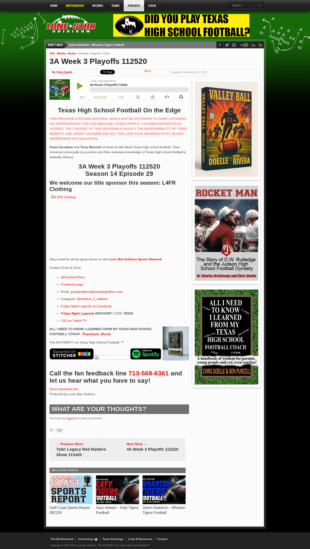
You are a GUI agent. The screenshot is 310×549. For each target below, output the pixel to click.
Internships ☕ (88, 539)
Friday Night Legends (77, 313)
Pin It (148, 71)
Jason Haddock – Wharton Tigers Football (96, 45)
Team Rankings (113, 539)
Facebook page (72, 284)
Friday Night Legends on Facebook (86, 306)
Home (54, 5)
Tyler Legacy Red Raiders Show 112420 (81, 452)
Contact (162, 539)
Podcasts (134, 5)
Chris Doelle (64, 72)
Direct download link (63, 389)
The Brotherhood (62, 539)
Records (97, 5)
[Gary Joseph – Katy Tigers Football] (117, 503)
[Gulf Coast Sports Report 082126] (71, 503)
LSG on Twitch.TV (74, 320)
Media (61, 53)
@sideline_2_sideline (92, 299)
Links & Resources (140, 539)
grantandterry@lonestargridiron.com (97, 291)
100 (59, 430)
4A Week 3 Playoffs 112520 (152, 449)
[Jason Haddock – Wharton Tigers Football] (164, 503)
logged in (71, 418)
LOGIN (152, 5)
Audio (72, 53)
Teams (115, 5)
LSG (52, 53)
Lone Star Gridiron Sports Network (135, 259)
